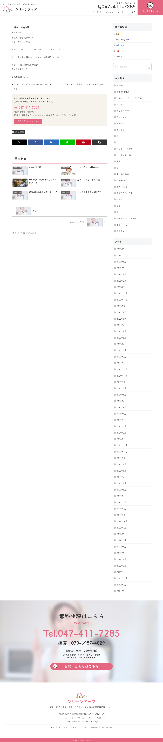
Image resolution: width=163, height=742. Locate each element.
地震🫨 (116, 34)
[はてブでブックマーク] (51, 142)
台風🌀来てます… (120, 45)
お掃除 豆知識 (19, 132)
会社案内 (94, 727)
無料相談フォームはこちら (28, 121)
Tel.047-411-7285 (81, 633)
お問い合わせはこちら (81, 666)
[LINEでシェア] (67, 142)
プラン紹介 (62, 727)
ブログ (84, 727)
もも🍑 (116, 51)
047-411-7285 (118, 6)
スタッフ (74, 727)
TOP (53, 727)
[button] (99, 142)
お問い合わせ (106, 727)
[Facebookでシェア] (35, 142)
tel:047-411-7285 (26, 107)
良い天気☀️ (118, 56)
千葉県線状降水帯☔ (121, 40)
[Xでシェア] (19, 142)
